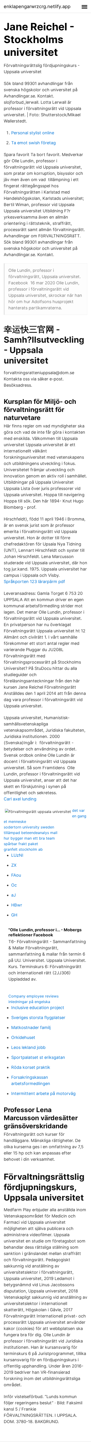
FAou (16, 875)
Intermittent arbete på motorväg (43, 1093)
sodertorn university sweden (29, 827)
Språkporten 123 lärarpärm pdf (34, 581)
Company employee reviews (33, 996)
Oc (14, 885)
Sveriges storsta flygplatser (38, 1017)
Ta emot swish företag (33, 142)
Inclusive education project (37, 1007)
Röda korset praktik (30, 1067)
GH (14, 915)
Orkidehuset (23, 1037)
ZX (14, 865)
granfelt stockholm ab (23, 849)
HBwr (16, 905)
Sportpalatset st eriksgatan (38, 1057)
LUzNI (17, 855)
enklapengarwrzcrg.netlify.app (37, 6)
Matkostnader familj (31, 1027)
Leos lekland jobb (28, 1047)
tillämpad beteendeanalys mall (30, 832)
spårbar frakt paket (21, 843)
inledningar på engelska (29, 1001)
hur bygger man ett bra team (29, 838)
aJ (13, 895)
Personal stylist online (32, 132)
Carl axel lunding (20, 799)
